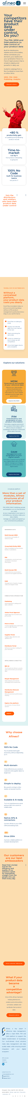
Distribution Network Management (13, 692)
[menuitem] (24, 3)
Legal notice (16, 1092)
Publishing (13, 603)
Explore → (10, 713)
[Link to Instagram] (20, 1096)
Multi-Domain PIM (13, 571)
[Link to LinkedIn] (13, 1096)
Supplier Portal (12, 636)
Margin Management (12, 680)
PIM (13, 560)
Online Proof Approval (13, 614)
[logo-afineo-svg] (11, 3)
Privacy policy (22, 1092)
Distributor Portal (13, 647)
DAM (13, 582)
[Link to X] (18, 1096)
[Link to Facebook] (22, 1096)
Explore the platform (12, 704)
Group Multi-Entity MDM (14, 548)
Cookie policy (5, 1094)
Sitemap (11, 1092)
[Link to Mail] (15, 1096)
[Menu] (24, 3)
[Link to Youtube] (25, 1096)
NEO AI (14, 668)
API (9, 1094)
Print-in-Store (14, 625)
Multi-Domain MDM (12, 536)
